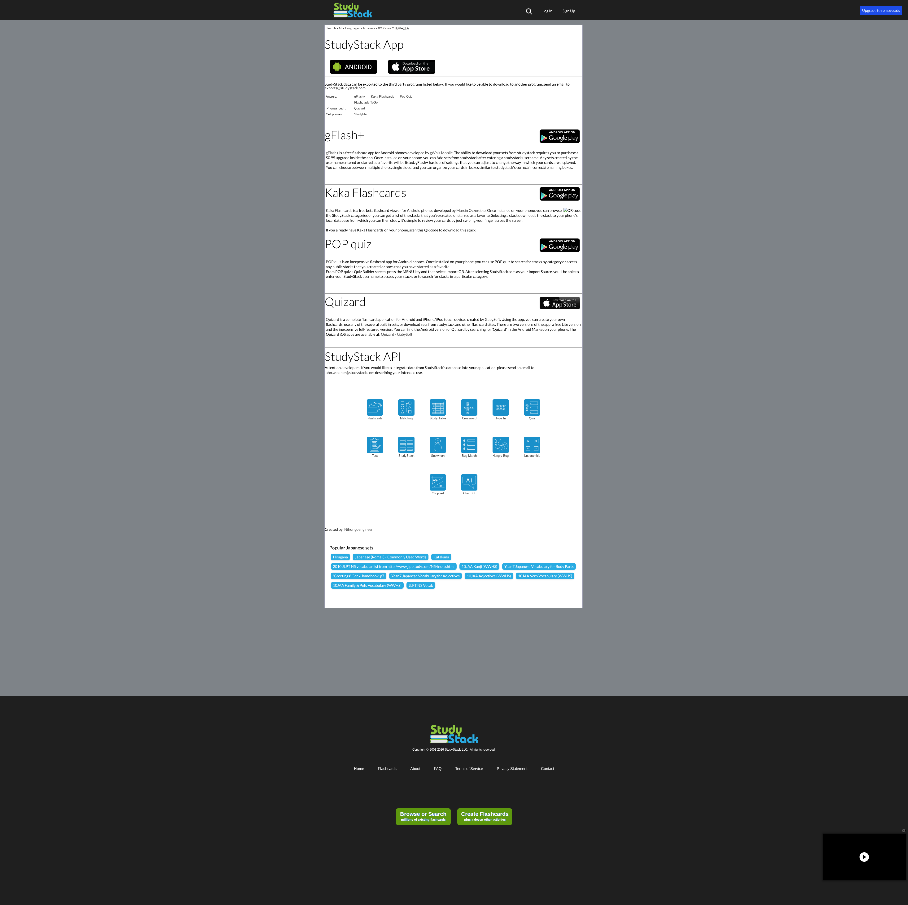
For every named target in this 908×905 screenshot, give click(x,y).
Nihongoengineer (358, 529)
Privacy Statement (512, 769)
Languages (352, 28)
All (340, 28)
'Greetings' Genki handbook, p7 (358, 576)
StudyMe (360, 114)
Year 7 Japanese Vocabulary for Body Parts (539, 566)
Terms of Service (469, 769)
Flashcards (387, 769)
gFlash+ (359, 96)
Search (331, 28)
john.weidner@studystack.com (349, 372)
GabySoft (492, 319)
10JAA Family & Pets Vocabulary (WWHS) (367, 585)
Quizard (359, 108)
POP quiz (333, 261)
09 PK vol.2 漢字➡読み (394, 28)
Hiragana (340, 557)
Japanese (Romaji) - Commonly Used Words (390, 557)
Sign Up (569, 11)
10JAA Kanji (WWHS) (479, 566)
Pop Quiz (406, 96)
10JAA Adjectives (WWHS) (489, 576)
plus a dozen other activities (485, 816)
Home (359, 769)
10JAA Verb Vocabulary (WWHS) (545, 576)
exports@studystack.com (345, 88)
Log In (547, 11)
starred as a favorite (377, 162)
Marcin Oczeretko (471, 210)
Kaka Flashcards (382, 96)
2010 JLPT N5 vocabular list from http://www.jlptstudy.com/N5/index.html (393, 566)
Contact (547, 769)
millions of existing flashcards (423, 816)
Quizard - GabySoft (396, 334)
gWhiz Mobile (441, 152)
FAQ (437, 769)
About (415, 769)
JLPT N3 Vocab (421, 585)
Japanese (368, 28)
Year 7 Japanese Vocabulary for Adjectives (425, 576)
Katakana (441, 557)
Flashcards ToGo (366, 102)
